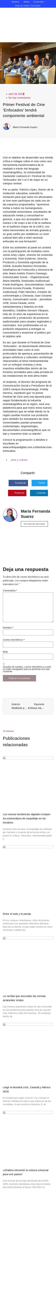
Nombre (8, 628)
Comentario (10, 590)
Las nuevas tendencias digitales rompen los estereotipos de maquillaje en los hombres (26, 818)
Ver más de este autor (34, 524)
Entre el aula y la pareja (17, 913)
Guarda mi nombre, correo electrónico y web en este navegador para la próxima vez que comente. (27, 669)
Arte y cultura (19, 459)
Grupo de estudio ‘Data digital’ (28, 6)
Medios (27, 2)
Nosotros (15, 2)
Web (5, 652)
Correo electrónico (14, 640)
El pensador (39, 2)
